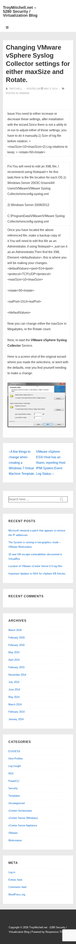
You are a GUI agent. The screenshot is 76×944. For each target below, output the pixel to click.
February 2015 (16, 667)
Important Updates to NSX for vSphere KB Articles (36, 573)
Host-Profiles (15, 758)
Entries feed (15, 879)
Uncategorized (16, 803)
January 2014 (16, 719)
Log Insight (14, 766)
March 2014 (15, 704)
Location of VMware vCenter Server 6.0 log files (35, 566)
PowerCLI (13, 781)
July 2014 (13, 682)
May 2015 (13, 652)
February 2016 (16, 645)
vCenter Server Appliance (22, 825)
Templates (14, 795)
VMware (24, 93)
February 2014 (16, 711)
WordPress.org (16, 894)
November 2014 (17, 674)
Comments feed (17, 887)
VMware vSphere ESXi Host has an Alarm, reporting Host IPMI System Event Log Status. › (50, 462)
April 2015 (14, 659)
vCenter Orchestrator (20, 810)
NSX (11, 773)
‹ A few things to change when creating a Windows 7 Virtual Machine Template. (22, 462)
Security (13, 788)
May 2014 (13, 697)
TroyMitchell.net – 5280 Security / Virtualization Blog (20, 11)
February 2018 (16, 637)
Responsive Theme (56, 931)
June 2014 (14, 689)
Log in (11, 872)
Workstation (15, 840)
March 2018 (15, 630)
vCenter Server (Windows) (23, 818)
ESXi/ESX (14, 751)
